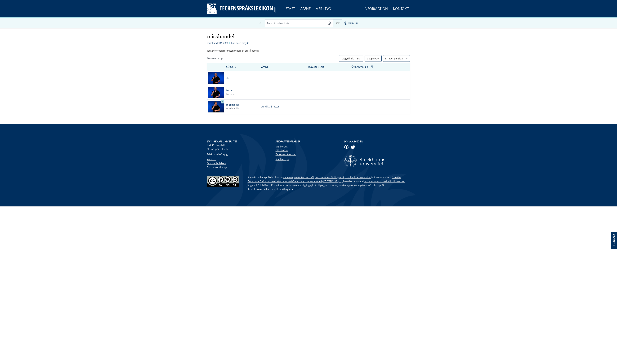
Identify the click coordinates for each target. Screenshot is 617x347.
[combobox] (299, 23)
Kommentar (316, 67)
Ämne (305, 8)
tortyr (229, 90)
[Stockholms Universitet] (377, 161)
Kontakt (401, 8)
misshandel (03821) (217, 43)
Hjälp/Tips (353, 22)
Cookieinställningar (217, 167)
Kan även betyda (240, 43)
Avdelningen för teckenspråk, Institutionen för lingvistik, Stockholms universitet (327, 177)
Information (376, 8)
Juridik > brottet (270, 106)
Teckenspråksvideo (286, 154)
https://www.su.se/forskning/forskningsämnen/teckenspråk (350, 185)
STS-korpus (282, 146)
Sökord (231, 67)
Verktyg (323, 8)
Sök (338, 23)
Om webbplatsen (216, 163)
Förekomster (359, 66)
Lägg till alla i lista (351, 58)
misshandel (232, 104)
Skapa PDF (373, 58)
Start (290, 8)
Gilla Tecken (282, 150)
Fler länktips (282, 159)
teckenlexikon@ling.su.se (280, 189)
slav (228, 78)
